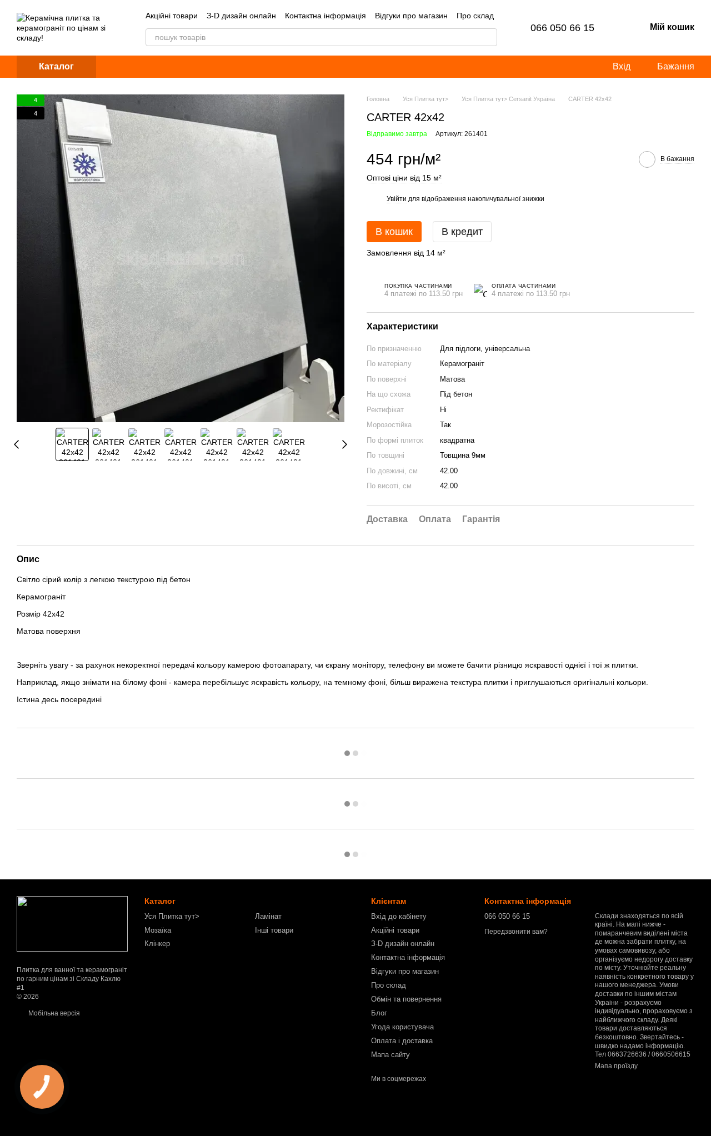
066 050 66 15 (562, 28)
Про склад (475, 15)
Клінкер (157, 943)
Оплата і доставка (402, 1041)
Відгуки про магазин (411, 15)
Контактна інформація (325, 15)
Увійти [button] (397, 199)
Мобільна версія (53, 1013)
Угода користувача (402, 1027)
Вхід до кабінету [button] (399, 916)
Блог (379, 1013)
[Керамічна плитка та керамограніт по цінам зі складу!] (72, 924)
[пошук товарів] (488, 37)
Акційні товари (172, 15)
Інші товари (274, 930)
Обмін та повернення (406, 999)
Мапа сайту (390, 1054)
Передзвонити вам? (516, 931)
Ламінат (268, 916)
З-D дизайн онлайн (241, 15)
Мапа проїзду (616, 1066)
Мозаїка (157, 930)
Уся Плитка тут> (171, 916)
